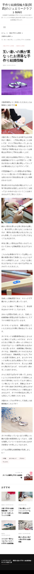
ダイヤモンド (13, 458)
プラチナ (22, 458)
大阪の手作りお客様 (8, 46)
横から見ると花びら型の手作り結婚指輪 (24, 539)
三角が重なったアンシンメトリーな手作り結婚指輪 (24, 511)
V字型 (4, 458)
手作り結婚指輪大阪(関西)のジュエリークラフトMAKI (17, 8)
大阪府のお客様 (20, 46)
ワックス (5, 462)
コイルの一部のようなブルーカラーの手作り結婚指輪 (7, 541)
